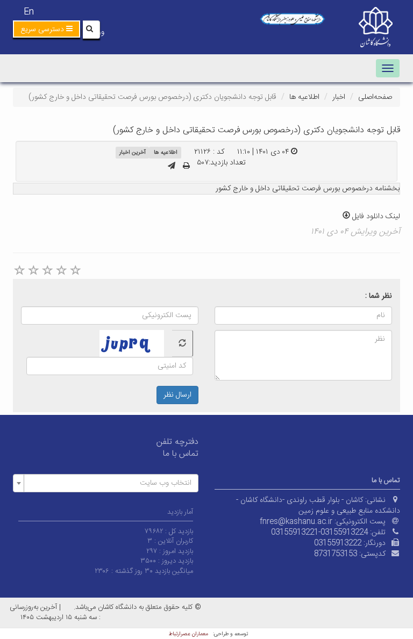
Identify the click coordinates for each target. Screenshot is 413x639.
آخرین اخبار (132, 152)
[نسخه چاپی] (186, 166)
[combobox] (105, 483)
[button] (46, 29)
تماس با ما (180, 454)
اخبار (338, 97)
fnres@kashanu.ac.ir (296, 521)
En (29, 12)
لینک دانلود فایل (375, 216)
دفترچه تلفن (177, 442)
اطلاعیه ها (304, 97)
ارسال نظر (177, 395)
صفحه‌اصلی (375, 97)
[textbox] (108, 483)
